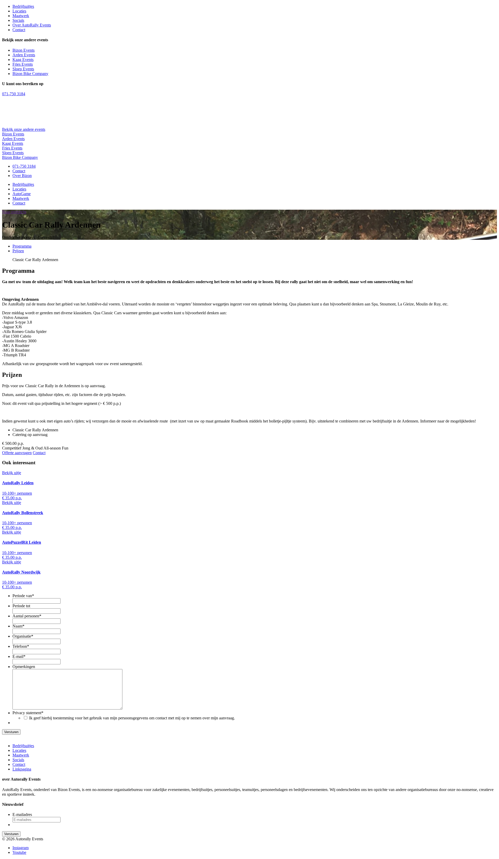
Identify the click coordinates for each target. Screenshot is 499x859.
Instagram (20, 848)
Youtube (19, 852)
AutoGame (21, 194)
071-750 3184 (13, 94)
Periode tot (21, 606)
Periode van (23, 596)
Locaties (19, 11)
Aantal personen (26, 616)
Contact (18, 30)
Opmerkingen (23, 666)
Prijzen (18, 251)
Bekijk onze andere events (23, 129)
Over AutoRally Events (31, 25)
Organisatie (22, 636)
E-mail (18, 656)
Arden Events (23, 55)
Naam (18, 626)
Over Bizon (22, 175)
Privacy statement (27, 713)
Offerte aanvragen (17, 453)
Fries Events (22, 64)
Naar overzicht (14, 212)
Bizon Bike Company (30, 73)
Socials (18, 20)
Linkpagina (21, 769)
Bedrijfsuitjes (23, 6)
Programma (21, 246)
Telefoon (20, 646)
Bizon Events (23, 50)
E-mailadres (22, 814)
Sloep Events (23, 69)
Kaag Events (23, 59)
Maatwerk (20, 15)
